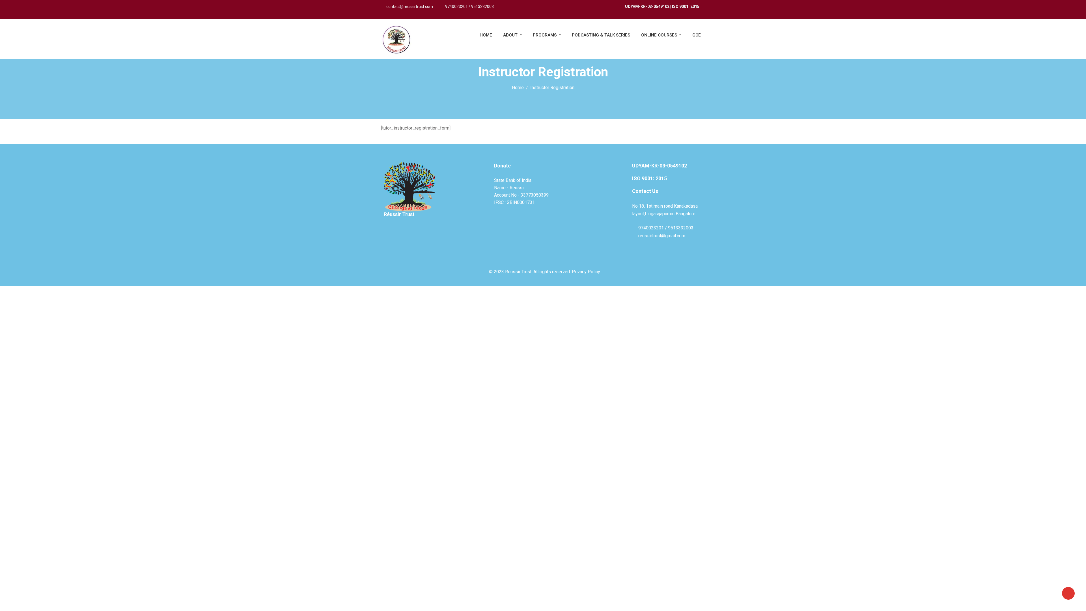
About (510, 35)
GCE (696, 35)
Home (486, 35)
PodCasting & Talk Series (601, 35)
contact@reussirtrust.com (409, 6)
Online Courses (659, 35)
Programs (545, 35)
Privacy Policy (586, 271)
